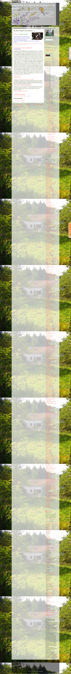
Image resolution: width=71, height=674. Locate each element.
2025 (48, 64)
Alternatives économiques (50, 558)
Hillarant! (47, 315)
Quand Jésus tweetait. (50, 456)
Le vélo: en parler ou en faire (51, 478)
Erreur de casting (49, 380)
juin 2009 (49, 97)
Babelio (47, 591)
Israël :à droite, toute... (51, 136)
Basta (47, 568)
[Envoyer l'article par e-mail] (28, 95)
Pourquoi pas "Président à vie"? (51, 276)
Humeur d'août (48, 405)
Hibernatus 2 (48, 378)
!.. (48, 338)
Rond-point (48, 472)
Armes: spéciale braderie (50, 428)
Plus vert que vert (50, 110)
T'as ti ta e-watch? (49, 458)
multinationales (48, 576)
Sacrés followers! (49, 44)
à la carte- (50, 588)
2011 (48, 84)
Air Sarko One (48, 502)
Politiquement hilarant (49, 444)
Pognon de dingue (49, 223)
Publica (49, 534)
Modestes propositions (50, 175)
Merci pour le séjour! (49, 373)
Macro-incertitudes (49, 178)
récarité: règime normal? (50, 436)
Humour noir (48, 505)
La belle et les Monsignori (50, 395)
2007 (48, 156)
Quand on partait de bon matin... (51, 376)
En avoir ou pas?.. (49, 273)
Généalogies (48, 470)
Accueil (28, 104)
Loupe (70, 236)
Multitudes (48, 549)
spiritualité (53, 589)
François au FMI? (49, 434)
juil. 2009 (49, 96)
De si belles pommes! (50, 385)
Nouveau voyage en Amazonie (51, 468)
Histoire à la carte (49, 560)
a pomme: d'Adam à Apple (52, 495)
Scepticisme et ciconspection (51, 425)
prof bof (48, 587)
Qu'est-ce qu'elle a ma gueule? (51, 375)
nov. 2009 (49, 90)
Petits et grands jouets (50, 471)
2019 (48, 73)
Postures (47, 372)
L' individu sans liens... (51, 143)
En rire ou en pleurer (49, 445)
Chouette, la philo (49, 429)
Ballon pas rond (48, 431)
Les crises (48, 527)
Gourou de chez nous (49, 408)
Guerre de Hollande (49, 484)
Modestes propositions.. (50, 500)
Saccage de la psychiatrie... (52, 132)
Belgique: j (48, 485)
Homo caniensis (48, 498)
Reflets (47, 566)
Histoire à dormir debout (50, 360)
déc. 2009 (49, 89)
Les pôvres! (48, 355)
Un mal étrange (48, 424)
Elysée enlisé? (48, 210)
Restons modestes (49, 163)
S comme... (48, 386)
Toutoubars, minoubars (50, 460)
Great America (48, 563)
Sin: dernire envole (50, 348)
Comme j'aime (48, 188)
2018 (48, 74)
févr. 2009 (49, 103)
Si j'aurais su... (48, 193)
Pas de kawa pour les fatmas (51, 377)
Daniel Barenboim (17, 77)
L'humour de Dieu (49, 497)
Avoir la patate (48, 442)
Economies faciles (49, 321)
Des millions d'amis (49, 402)
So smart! (47, 320)
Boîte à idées (48, 522)
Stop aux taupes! (49, 459)
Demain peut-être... (49, 382)
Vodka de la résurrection (50, 394)
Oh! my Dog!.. (48, 504)
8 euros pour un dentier (50, 423)
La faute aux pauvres (49, 437)
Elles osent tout (48, 450)
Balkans (51, 597)
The (47, 523)
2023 (48, 67)
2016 (48, 77)
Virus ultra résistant (49, 168)
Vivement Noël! (48, 451)
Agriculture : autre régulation (52, 151)
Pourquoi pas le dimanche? (50, 422)
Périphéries (48, 548)
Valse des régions (49, 426)
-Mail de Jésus (48, 483)
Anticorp (47, 598)
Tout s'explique (48, 197)
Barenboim (16, 34)
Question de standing (49, 374)
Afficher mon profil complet (50, 518)
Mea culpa (48, 362)
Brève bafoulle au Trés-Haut (51, 398)
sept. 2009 (50, 93)
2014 (48, 80)
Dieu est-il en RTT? (49, 255)
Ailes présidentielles (49, 176)
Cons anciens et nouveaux (50, 412)
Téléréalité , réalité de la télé (52, 108)
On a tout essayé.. (49, 477)
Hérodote (47, 551)
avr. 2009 (49, 100)
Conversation (50, 523)
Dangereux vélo (48, 409)
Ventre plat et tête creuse (50, 469)
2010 (48, 86)
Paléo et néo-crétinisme (50, 357)
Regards (47, 539)
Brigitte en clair (48, 217)
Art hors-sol (48, 370)
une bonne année (51, 399)
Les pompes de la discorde (50, 432)
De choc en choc (49, 474)
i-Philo (47, 607)
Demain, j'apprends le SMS (50, 496)
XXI (49, 600)
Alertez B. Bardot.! (49, 316)
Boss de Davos (48, 406)
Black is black (48, 177)
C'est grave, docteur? (50, 363)
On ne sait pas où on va (50, 171)
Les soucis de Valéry (49, 381)
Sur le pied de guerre (49, 164)
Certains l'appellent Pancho (51, 479)
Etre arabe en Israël (50, 141)
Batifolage (47, 199)
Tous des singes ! (49, 446)
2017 (48, 76)
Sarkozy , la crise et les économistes (51, 140)
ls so (47, 216)
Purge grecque (48, 433)
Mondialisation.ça (49, 564)
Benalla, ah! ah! (48, 201)
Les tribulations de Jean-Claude (51, 208)
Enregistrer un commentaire (20, 100)
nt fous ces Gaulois (51, 216)
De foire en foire (48, 457)
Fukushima (51, 584)
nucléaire (53, 574)
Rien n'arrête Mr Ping (49, 194)
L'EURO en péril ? (50, 137)
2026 (48, 63)
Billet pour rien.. (48, 501)
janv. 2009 (49, 153)
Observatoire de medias (50, 583)
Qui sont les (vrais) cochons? (51, 499)
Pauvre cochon (48, 229)
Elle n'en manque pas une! (50, 345)
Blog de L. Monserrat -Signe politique (20, 90)
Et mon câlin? (48, 387)
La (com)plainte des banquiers (51, 493)
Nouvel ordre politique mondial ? (51, 134)
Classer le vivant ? (50, 121)
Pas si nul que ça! (49, 215)
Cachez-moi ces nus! (49, 384)
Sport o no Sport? (49, 410)
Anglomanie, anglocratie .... (52, 126)
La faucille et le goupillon (50, 443)
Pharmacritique (48, 595)
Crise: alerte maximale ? (51, 104)
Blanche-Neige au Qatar (50, 383)
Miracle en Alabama (49, 234)
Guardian (49, 585)
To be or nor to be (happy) (50, 356)
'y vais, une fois (52, 485)
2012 (48, 83)
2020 (48, 71)
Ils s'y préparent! (49, 418)
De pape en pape (49, 169)
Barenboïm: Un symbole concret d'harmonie (51, 116)
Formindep (48, 608)
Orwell (50, 596)
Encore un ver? (48, 452)
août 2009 (49, 94)
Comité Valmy (48, 544)
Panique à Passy (49, 371)
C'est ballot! (48, 349)
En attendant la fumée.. (50, 481)
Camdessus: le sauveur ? (51, 144)
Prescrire (47, 594)
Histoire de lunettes (49, 467)
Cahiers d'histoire (49, 573)
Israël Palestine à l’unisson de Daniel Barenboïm (23, 47)
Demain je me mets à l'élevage (51, 359)
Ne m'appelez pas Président (51, 166)
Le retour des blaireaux (50, 455)
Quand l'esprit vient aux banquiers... (51, 125)
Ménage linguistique (49, 427)
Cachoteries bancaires (50, 411)
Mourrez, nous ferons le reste (51, 473)
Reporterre (48, 540)
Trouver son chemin (49, 292)
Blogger (41, 671)
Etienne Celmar (49, 511)
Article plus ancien (38, 104)
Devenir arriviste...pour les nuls (51, 482)
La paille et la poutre (49, 222)
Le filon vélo (48, 453)
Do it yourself (48, 419)
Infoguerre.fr (48, 537)
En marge (47, 265)
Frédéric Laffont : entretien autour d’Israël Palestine (23, 85)
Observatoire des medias (50, 538)
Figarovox (47, 599)
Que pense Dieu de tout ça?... (51, 494)
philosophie (52, 593)
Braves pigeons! (49, 492)
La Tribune (48, 528)
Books (47, 535)
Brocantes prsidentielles (50, 346)
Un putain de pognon (49, 221)
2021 (48, 70)
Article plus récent (18, 104)
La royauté (48, 165)
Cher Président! (48, 407)
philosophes (49, 592)
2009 (48, 87)
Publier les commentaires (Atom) (24, 106)
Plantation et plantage (50, 237)
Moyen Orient (51, 601)
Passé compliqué (49, 213)
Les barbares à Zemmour (50, 430)
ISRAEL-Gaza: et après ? (51, 149)
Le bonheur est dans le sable (51, 379)
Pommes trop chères (49, 358)
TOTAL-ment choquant (51, 129)
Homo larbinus (48, 506)
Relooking (47, 388)
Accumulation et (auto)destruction (50, 118)
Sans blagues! (48, 332)
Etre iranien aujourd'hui (51, 131)
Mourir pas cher (48, 454)
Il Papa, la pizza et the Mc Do (51, 314)
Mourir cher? (48, 364)
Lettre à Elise (48, 421)
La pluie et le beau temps (50, 480)
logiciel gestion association (18, 665)
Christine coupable (49, 308)
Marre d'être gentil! (49, 449)
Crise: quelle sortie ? (51, 128)
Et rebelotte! (48, 257)
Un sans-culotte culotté (50, 190)
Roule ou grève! (49, 170)
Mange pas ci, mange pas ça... (51, 401)
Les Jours (47, 546)
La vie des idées (49, 525)
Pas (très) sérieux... (49, 476)
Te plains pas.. (48, 361)
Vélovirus (47, 162)
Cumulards (48, 340)
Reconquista (48, 192)
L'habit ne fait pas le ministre (51, 339)
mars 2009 (50, 102)
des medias (53, 572)
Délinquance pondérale (50, 167)
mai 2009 (49, 99)
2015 (48, 79)
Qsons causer (48, 609)
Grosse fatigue (48, 400)
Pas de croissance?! (49, 187)
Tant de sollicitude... (49, 186)
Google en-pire (48, 435)
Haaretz (47, 571)
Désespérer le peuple (49, 420)
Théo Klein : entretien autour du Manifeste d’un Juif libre (24, 79)
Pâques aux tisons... (49, 475)
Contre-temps (48, 561)
